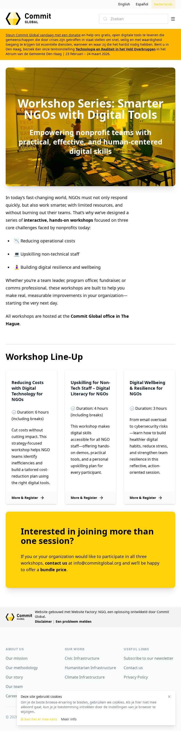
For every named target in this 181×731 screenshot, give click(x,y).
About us (15, 649)
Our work (75, 649)
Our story (14, 677)
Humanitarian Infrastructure (90, 667)
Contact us (133, 667)
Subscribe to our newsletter (148, 658)
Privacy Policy (136, 677)
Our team (14, 686)
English (124, 4)
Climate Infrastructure (85, 677)
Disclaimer (43, 621)
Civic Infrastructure (82, 658)
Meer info (68, 719)
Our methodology (22, 667)
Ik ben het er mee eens (39, 719)
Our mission (17, 658)
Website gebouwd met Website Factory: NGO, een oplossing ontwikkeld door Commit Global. (102, 614)
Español (142, 4)
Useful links (136, 649)
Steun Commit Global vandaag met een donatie (43, 35)
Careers (13, 696)
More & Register (25, 497)
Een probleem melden (73, 621)
